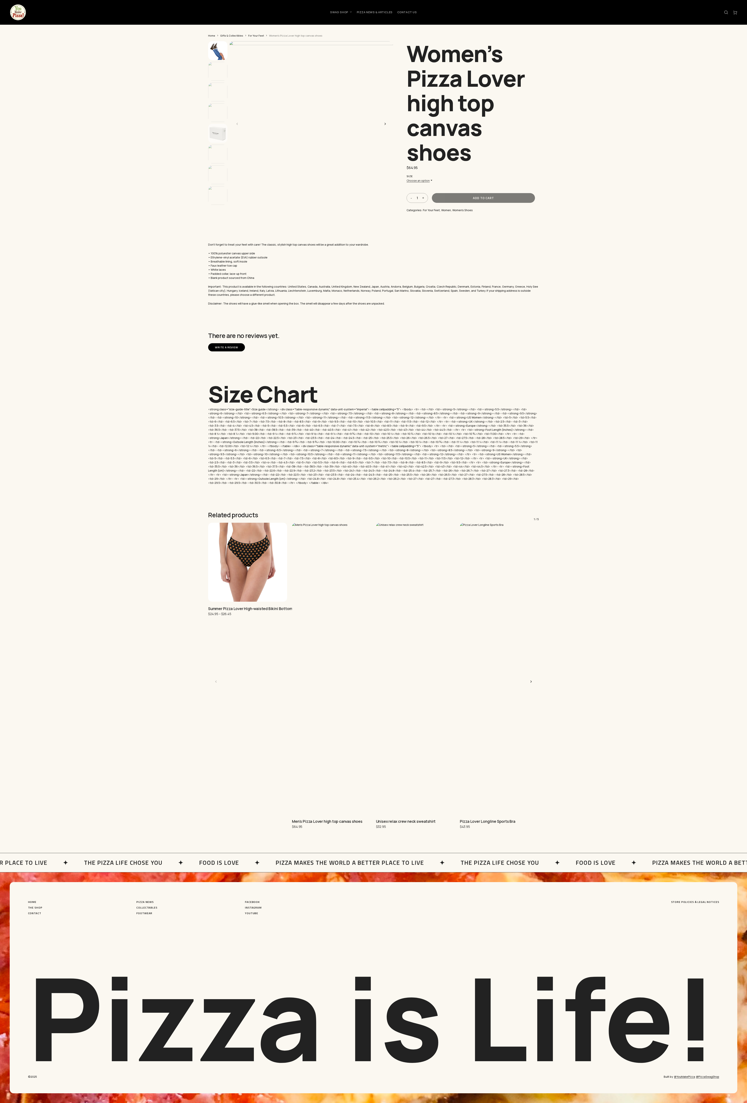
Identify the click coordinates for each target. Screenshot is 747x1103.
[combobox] (418, 180)
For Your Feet (256, 35)
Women (446, 210)
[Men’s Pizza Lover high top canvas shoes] (331, 668)
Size (410, 176)
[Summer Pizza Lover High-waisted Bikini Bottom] (247, 562)
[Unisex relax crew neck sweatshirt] (415, 668)
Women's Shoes (462, 210)
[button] (726, 12)
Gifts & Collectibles (231, 35)
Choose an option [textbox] (418, 180)
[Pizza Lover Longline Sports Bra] (499, 668)
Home (211, 35)
